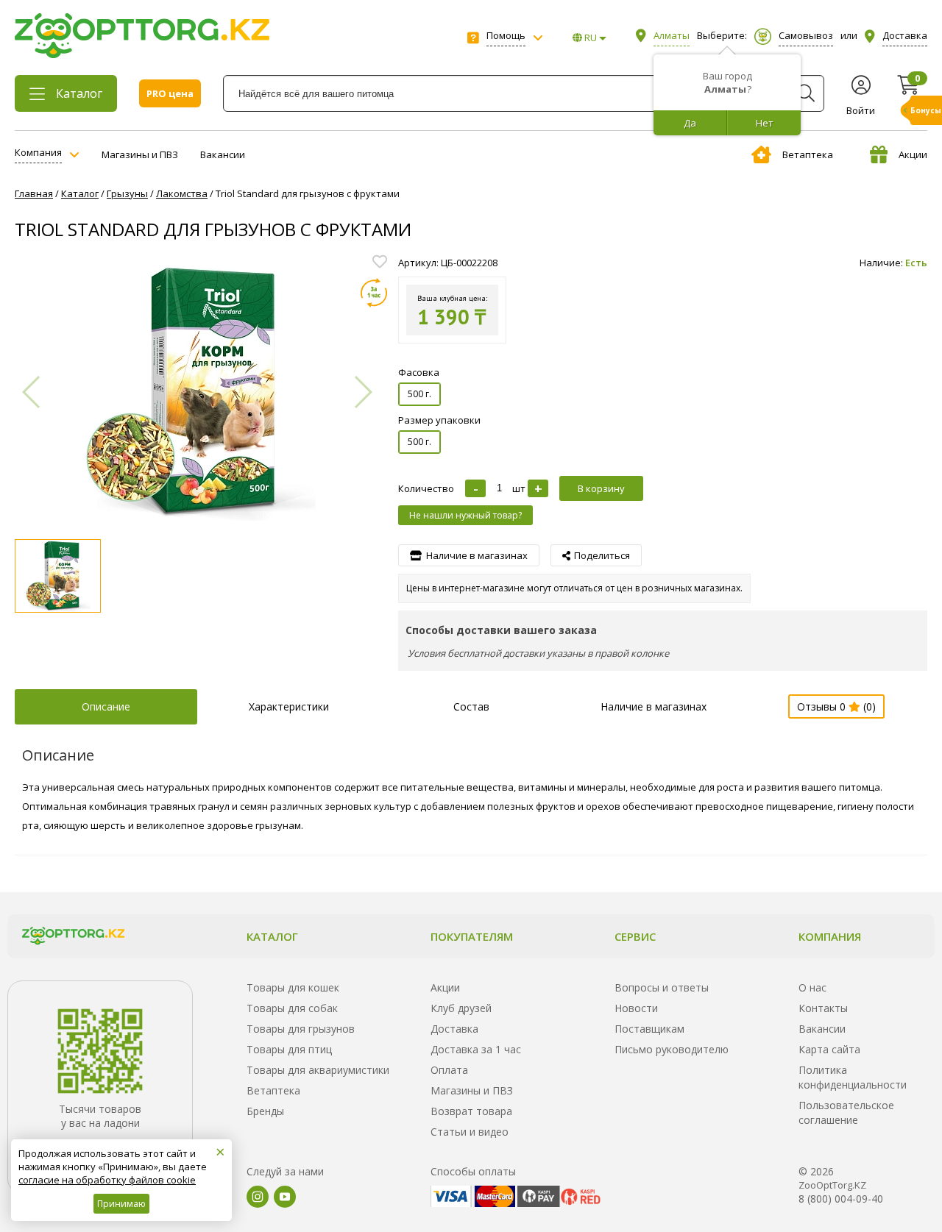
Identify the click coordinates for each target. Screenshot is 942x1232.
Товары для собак (292, 1008)
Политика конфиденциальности (852, 1077)
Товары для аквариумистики (318, 1070)
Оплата (449, 1070)
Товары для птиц (289, 1049)
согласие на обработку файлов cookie (107, 1179)
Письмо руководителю (672, 1049)
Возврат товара (471, 1111)
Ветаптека (807, 154)
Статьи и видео (470, 1132)
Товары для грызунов (301, 1029)
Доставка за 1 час (476, 1049)
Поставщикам (649, 1029)
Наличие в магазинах (653, 706)
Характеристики (289, 706)
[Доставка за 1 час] (374, 292)
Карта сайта (829, 1049)
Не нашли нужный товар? (465, 515)
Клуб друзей (461, 1008)
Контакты (823, 1008)
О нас (812, 987)
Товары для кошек (293, 987)
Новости (636, 1008)
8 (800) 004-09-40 (840, 1199)
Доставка (454, 1029)
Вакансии (222, 154)
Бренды (265, 1111)
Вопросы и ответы (662, 987)
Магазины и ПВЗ (140, 154)
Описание (106, 706)
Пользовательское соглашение (846, 1112)
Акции (913, 154)
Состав (471, 706)
